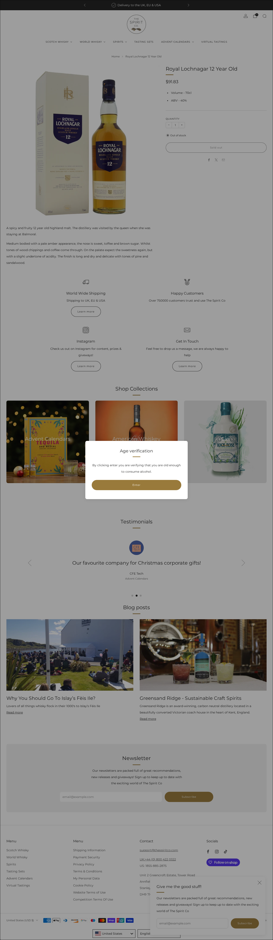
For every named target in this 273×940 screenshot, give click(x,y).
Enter (136, 485)
